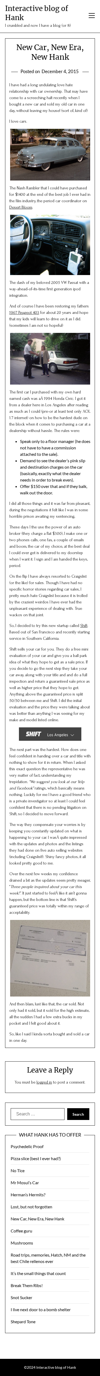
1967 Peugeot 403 (24, 312)
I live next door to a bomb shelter (41, 1309)
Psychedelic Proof (27, 1146)
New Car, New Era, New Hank (37, 1218)
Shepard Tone (23, 1321)
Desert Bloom (20, 207)
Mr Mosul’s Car (25, 1182)
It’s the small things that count (38, 1273)
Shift (83, 625)
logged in (44, 1082)
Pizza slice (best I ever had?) (36, 1158)
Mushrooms (22, 1242)
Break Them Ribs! (27, 1285)
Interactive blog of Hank (36, 13)
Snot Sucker (21, 1297)
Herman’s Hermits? (28, 1194)
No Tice (18, 1170)
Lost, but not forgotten (31, 1206)
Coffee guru (21, 1230)
